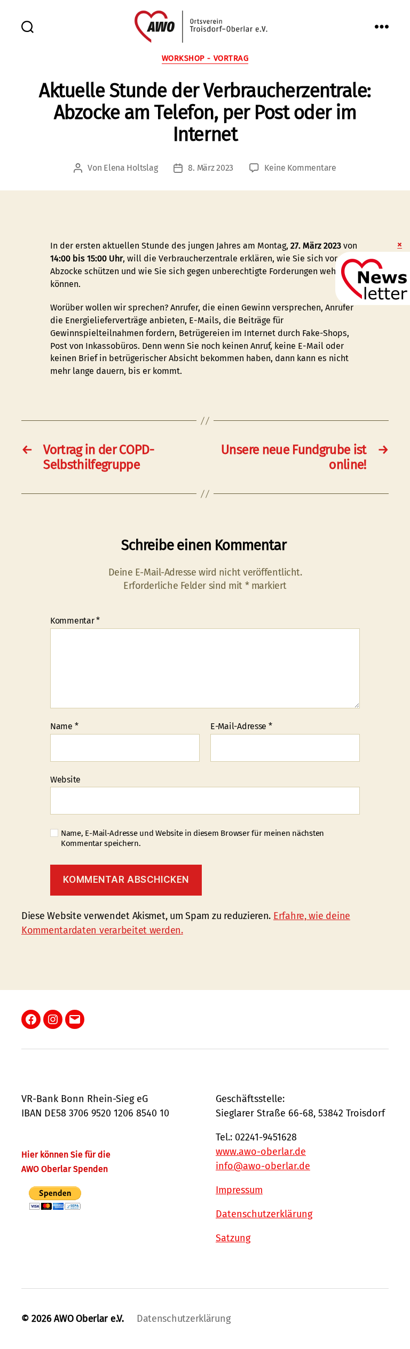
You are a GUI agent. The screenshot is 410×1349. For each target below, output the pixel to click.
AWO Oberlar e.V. (89, 1318)
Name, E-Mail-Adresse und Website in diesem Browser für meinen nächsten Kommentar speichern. (192, 838)
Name (64, 726)
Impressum (239, 1190)
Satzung (233, 1238)
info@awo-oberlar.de (263, 1166)
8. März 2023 (210, 168)
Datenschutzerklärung (264, 1214)
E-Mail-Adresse (241, 726)
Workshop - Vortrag (205, 58)
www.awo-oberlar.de (261, 1152)
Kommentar (75, 621)
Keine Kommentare (300, 168)
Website (65, 779)
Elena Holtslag (130, 168)
